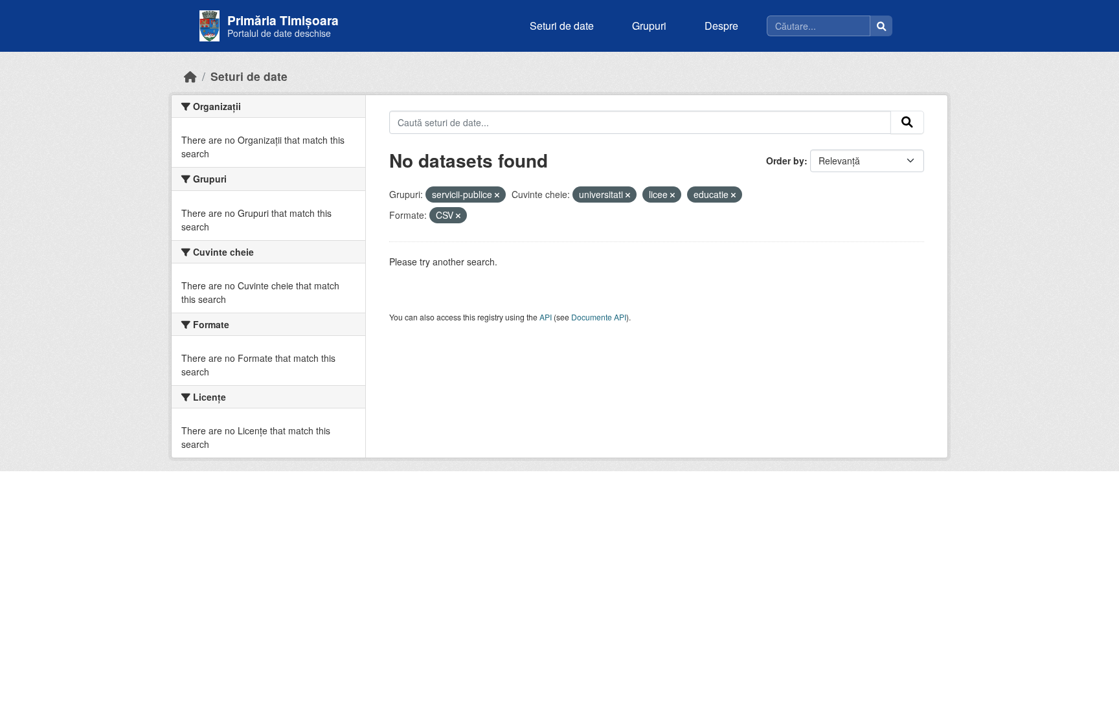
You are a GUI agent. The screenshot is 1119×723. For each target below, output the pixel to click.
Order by (785, 160)
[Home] (190, 76)
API (545, 316)
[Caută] (881, 26)
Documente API (598, 316)
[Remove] (497, 195)
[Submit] (907, 122)
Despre (721, 25)
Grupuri (649, 25)
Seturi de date (562, 25)
